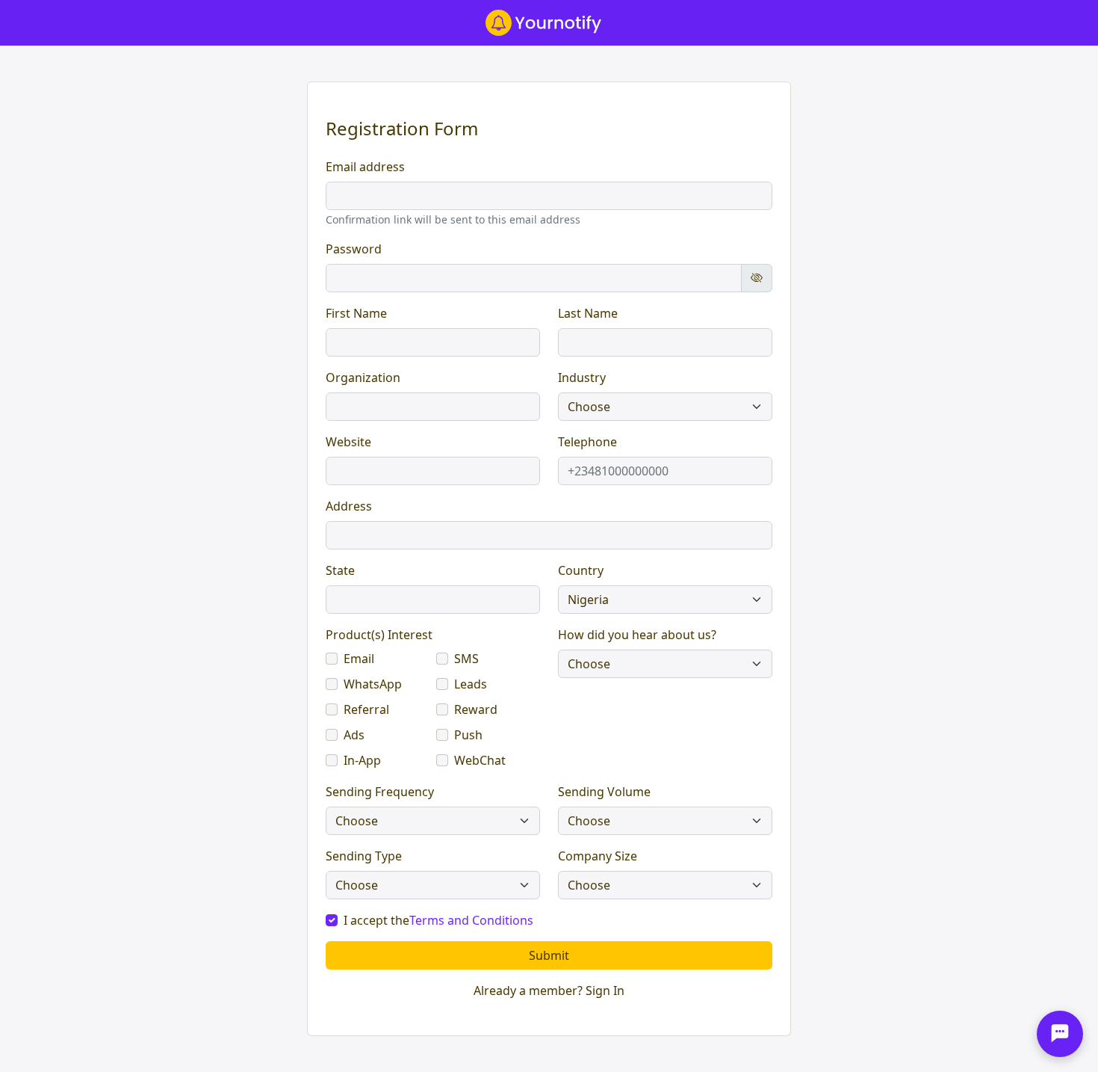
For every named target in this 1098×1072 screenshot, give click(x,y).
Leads (470, 684)
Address (349, 506)
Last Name (588, 313)
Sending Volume (604, 791)
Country (581, 570)
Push (468, 735)
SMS (466, 658)
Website (348, 442)
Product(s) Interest (379, 634)
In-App (362, 760)
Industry (582, 377)
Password (354, 249)
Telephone (587, 442)
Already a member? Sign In (549, 990)
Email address (365, 166)
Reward (475, 709)
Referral (366, 709)
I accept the (438, 920)
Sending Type (364, 856)
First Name (356, 313)
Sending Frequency (380, 791)
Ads (354, 735)
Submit (549, 955)
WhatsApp (373, 684)
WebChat (480, 760)
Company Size (597, 856)
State (340, 570)
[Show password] (756, 278)
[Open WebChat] (1060, 1034)
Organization (363, 377)
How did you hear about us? (637, 634)
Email (359, 658)
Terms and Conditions (471, 920)
